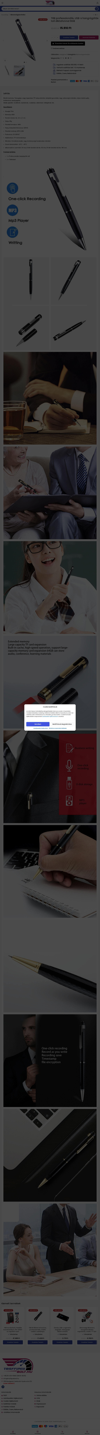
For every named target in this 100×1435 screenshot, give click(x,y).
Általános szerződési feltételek (58, 728)
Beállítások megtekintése (62, 724)
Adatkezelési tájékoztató (40, 728)
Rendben (38, 724)
